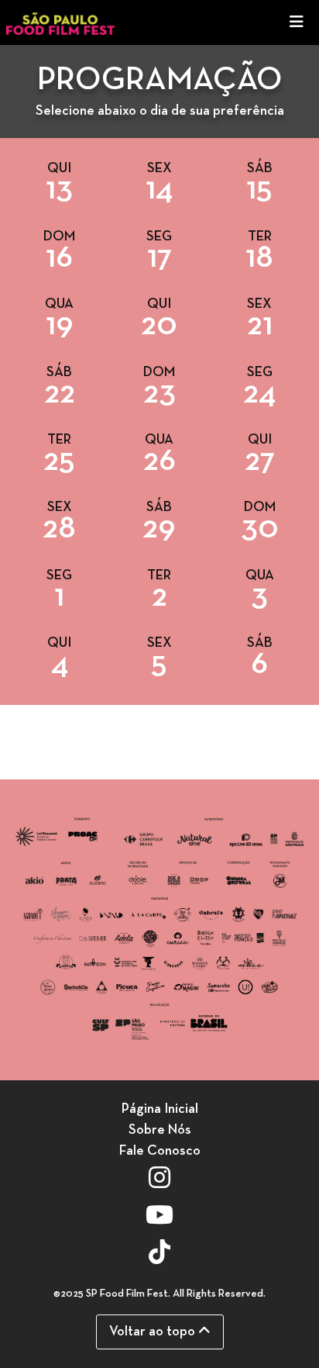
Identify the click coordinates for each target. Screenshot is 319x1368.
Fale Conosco (160, 1151)
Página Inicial (160, 1109)
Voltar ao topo (153, 1332)
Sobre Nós (160, 1130)
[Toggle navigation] (296, 22)
